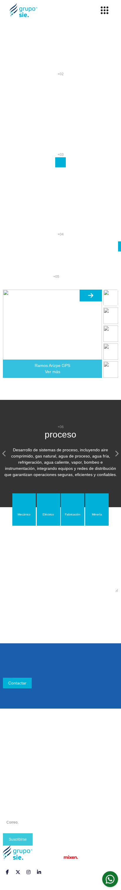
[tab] (24, 509)
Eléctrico (11, 786)
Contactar (17, 683)
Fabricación (14, 794)
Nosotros (11, 744)
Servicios (11, 759)
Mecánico (12, 779)
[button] (4, 453)
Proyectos (12, 751)
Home (8, 737)
